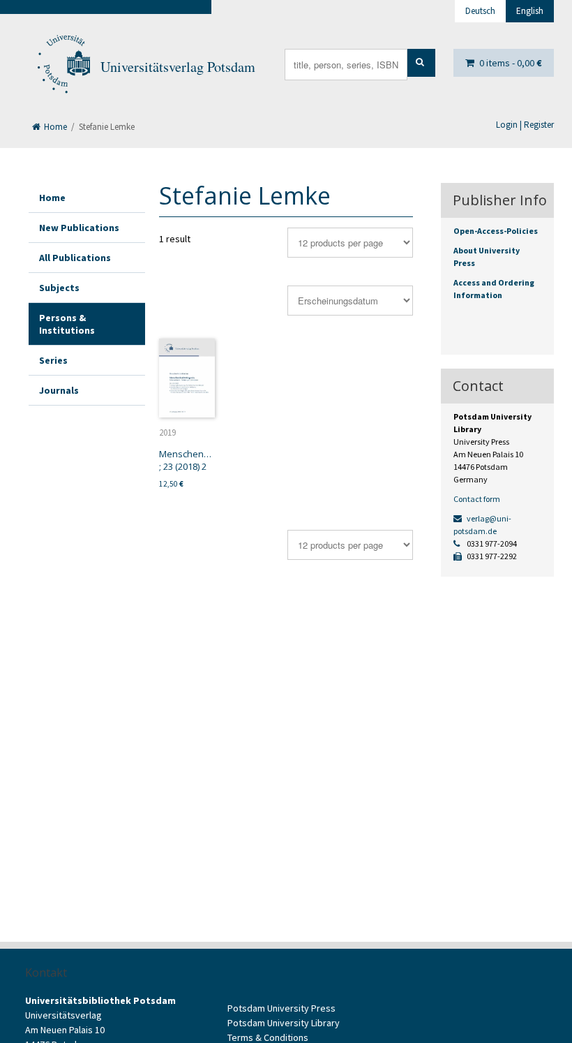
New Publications (79, 227)
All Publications (75, 257)
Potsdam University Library (283, 1022)
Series (53, 360)
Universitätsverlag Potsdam (177, 66)
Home (54, 127)
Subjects (59, 287)
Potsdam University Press (281, 1008)
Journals (59, 390)
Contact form (476, 499)
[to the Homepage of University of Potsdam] (62, 67)
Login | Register (525, 125)
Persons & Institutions (67, 323)
